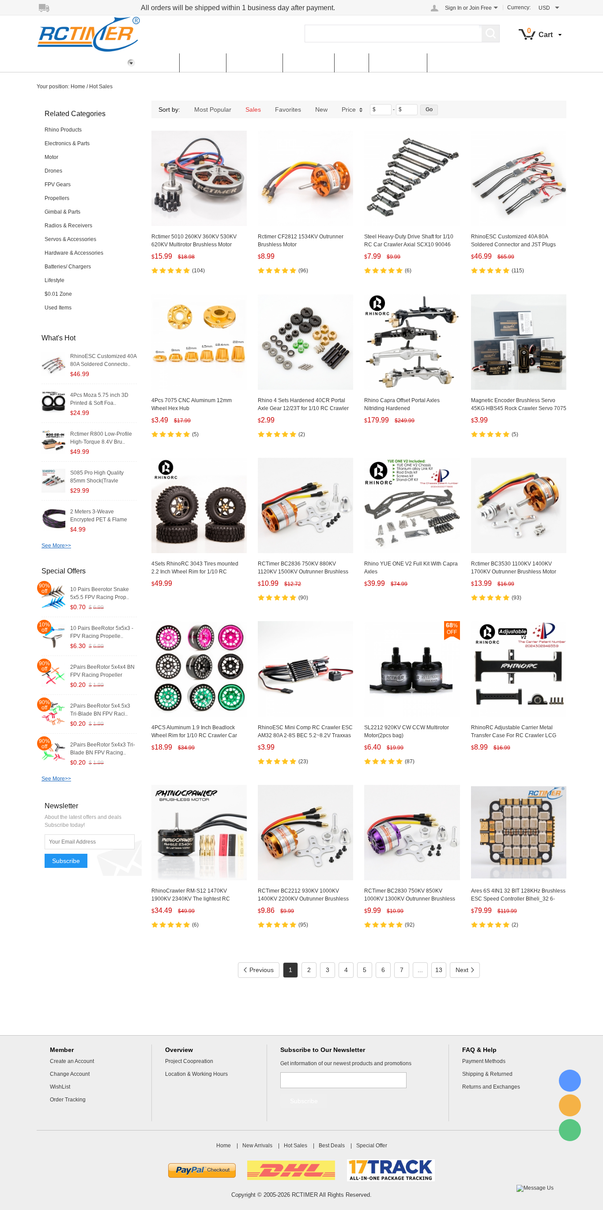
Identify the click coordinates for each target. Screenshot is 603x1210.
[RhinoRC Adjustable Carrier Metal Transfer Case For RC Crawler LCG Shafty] (518, 668)
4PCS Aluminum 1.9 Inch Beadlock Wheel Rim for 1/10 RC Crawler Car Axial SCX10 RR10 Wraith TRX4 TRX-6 (198, 735)
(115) (518, 271)
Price (349, 109)
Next (462, 969)
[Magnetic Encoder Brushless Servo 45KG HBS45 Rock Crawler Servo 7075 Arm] (518, 342)
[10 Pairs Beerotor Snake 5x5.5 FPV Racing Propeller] (53, 597)
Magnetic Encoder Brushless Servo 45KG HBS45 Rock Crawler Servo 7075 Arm (518, 408)
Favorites (288, 109)
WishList (60, 1087)
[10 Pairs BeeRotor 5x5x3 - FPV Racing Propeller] (53, 636)
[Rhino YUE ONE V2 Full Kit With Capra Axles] (412, 505)
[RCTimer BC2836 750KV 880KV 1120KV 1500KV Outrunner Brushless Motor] (305, 505)
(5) (195, 434)
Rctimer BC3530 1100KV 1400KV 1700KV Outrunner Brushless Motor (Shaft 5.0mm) (513, 572)
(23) (303, 761)
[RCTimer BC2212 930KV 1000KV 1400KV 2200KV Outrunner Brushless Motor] (305, 832)
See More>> (56, 546)
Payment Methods (483, 1061)
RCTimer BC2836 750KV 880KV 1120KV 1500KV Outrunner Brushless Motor (303, 572)
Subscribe (66, 860)
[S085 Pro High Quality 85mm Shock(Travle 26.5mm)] (53, 480)
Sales (253, 109)
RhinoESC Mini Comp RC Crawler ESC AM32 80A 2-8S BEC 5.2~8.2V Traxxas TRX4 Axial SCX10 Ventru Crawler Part (305, 735)
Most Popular (212, 109)
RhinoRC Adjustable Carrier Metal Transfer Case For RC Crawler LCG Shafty (513, 735)
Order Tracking (68, 1100)
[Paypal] (202, 1170)
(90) (303, 598)
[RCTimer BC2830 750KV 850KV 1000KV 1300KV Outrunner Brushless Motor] (412, 832)
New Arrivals (254, 62)
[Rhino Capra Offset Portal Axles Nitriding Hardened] (412, 342)
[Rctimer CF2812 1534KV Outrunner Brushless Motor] (305, 178)
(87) (410, 761)
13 (438, 969)
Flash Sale (308, 62)
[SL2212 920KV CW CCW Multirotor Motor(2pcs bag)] (412, 668)
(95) (303, 925)
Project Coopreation (189, 1061)
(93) (516, 598)
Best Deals (332, 1145)
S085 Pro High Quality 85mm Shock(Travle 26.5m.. (97, 481)
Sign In (453, 8)
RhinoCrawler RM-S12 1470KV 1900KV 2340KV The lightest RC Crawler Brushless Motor (190, 899)
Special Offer (398, 62)
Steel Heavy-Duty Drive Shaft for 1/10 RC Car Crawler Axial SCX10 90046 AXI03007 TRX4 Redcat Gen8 (408, 245)
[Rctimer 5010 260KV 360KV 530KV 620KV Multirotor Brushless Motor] (199, 178)
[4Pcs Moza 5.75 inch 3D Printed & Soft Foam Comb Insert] (53, 403)
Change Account (70, 1074)
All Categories (66, 62)
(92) (410, 925)
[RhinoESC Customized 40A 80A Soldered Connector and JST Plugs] (53, 364)
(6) (408, 271)
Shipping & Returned (487, 1074)
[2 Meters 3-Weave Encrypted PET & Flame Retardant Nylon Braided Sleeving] (53, 519)
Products (202, 62)
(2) (301, 434)
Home (159, 62)
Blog (351, 62)
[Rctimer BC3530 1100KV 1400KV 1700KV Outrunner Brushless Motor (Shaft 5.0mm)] (518, 505)
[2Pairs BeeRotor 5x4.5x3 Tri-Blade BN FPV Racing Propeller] (53, 713)
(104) (198, 271)
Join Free (480, 8)
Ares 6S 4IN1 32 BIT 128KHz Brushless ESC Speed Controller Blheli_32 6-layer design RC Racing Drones (518, 899)
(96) (303, 271)
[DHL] (291, 1170)
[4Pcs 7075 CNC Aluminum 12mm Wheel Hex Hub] (199, 342)
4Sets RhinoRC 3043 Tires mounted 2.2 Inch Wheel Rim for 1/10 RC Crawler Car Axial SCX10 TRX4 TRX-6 (197, 572)
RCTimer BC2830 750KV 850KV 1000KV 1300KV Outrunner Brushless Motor (409, 899)
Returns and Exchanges (491, 1087)
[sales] (570, 1081)
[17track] (391, 1170)
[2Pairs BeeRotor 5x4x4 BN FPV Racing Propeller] (53, 674)
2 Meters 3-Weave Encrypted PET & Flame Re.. (98, 520)
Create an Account (72, 1061)
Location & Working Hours (196, 1074)
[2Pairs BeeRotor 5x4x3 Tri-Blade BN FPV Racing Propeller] (53, 752)
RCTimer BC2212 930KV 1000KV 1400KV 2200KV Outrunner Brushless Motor (303, 899)
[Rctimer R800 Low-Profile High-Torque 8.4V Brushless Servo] (53, 441)
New (321, 109)
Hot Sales (295, 1145)
